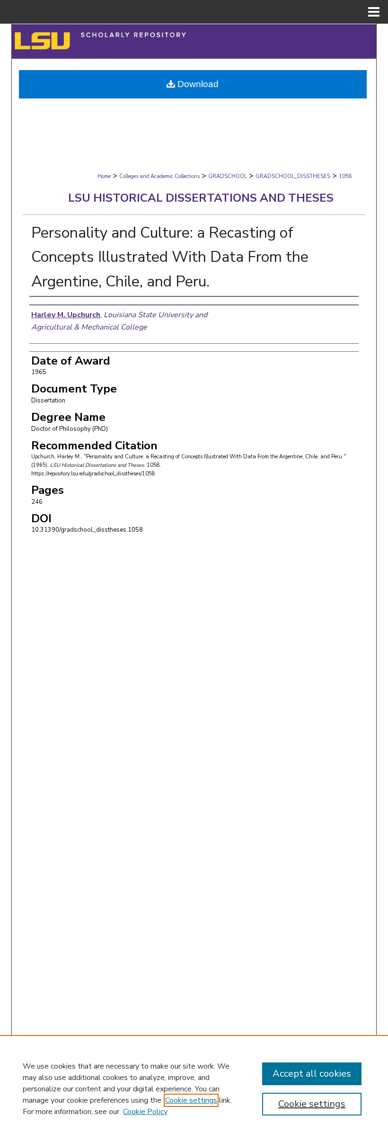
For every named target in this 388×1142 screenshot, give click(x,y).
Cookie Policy (145, 1111)
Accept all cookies (312, 1073)
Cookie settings (191, 1100)
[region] (194, 1088)
